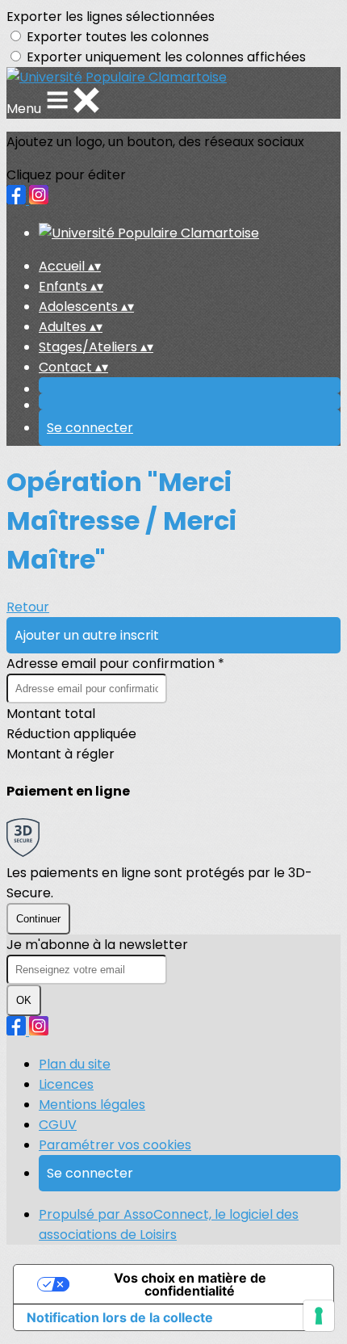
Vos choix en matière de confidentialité (190, 1284)
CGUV (58, 1124)
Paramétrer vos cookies (115, 1145)
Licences (66, 1084)
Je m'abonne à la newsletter (97, 944)
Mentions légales (92, 1104)
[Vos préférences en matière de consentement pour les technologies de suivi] (318, 1315)
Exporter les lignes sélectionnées (110, 16)
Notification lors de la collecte (120, 1317)
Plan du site (75, 1064)
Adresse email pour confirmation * (115, 663)
